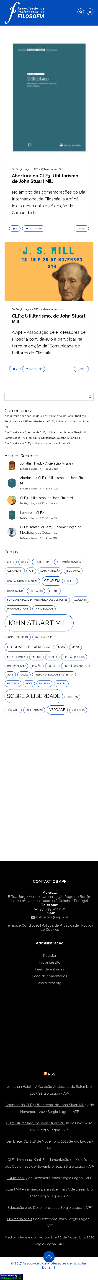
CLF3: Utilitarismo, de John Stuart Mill (56, 437)
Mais (81, 228)
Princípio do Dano (75, 666)
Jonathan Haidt (17, 637)
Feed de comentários (49, 976)
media (75, 647)
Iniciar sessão (49, 962)
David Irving (15, 591)
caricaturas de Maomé (22, 581)
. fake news (42, 562)
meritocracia (16, 657)
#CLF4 (24, 562)
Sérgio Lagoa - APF (27, 169)
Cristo (71, 581)
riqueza (44, 683)
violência (78, 710)
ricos (29, 683)
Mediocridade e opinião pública (31, 1237)
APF (31, 570)
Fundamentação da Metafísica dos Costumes (37, 599)
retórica (13, 683)
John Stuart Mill (39, 623)
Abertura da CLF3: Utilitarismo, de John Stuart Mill (46, 178)
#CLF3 (10, 562)
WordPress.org (50, 983)
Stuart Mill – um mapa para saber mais (36, 1189)
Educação (16, 1208)
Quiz (10, 674)
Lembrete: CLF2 (32, 513)
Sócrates (13, 710)
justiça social (44, 637)
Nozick (52, 657)
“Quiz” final (16, 1178)
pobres (52, 666)
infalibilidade (44, 608)
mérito (36, 657)
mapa (61, 647)
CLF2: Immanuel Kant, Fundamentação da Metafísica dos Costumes (50, 529)
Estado (53, 591)
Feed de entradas (49, 969)
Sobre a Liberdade (33, 696)
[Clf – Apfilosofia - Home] (25, 2)
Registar (49, 956)
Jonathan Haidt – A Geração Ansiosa (46, 463)
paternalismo (16, 666)
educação (36, 591)
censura (52, 581)
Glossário (80, 599)
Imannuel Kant (17, 608)
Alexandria (14, 570)
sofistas (72, 697)
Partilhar (35, 228)
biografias (73, 570)
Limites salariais (19, 1219)
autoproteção (50, 570)
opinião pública (74, 657)
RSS (51, 1074)
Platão (36, 666)
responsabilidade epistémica (54, 674)
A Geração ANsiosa (69, 562)
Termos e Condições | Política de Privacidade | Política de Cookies (49, 927)
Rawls (24, 674)
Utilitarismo (34, 710)
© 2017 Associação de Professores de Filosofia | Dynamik (49, 1265)
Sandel (61, 683)
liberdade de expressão (29, 647)
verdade (57, 710)
